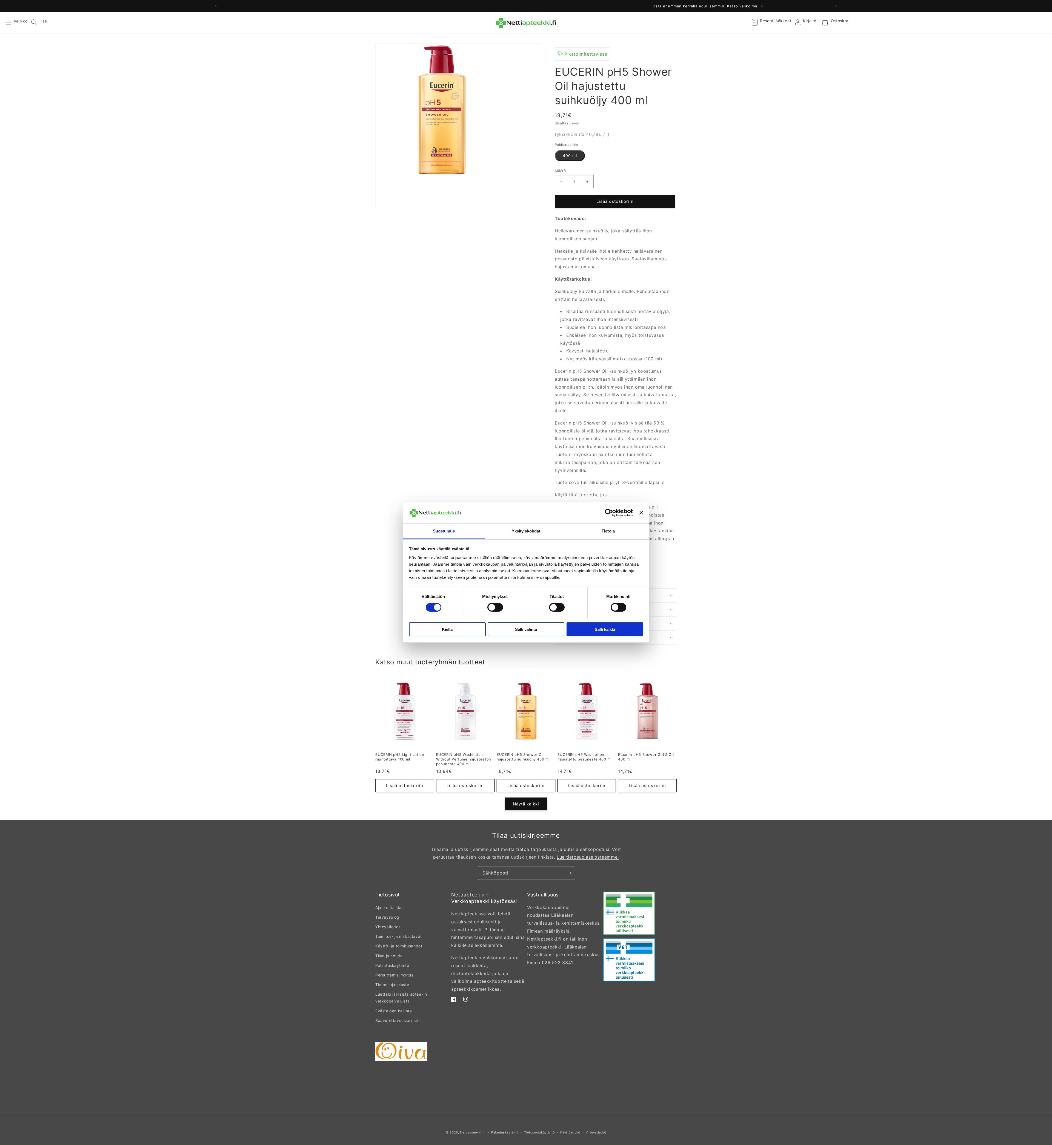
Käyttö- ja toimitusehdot (398, 946)
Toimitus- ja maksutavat (398, 936)
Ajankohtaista (388, 907)
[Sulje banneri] (641, 513)
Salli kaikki (605, 629)
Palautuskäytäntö (392, 965)
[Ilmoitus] (836, 6)
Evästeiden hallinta (393, 1011)
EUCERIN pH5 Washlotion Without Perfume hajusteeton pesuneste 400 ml (463, 759)
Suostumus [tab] (444, 531)
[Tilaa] (569, 873)
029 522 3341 (557, 962)
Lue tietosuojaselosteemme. (588, 857)
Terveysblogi (387, 917)
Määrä (560, 171)
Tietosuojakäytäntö (539, 1132)
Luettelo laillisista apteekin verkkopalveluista (401, 997)
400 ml (570, 155)
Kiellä (447, 629)
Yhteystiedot (387, 926)
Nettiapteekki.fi (472, 1132)
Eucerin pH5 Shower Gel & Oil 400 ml (646, 756)
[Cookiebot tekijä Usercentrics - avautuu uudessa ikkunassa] (609, 513)
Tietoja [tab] (608, 531)
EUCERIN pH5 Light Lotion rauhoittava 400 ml (399, 756)
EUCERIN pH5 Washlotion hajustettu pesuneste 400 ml (584, 756)
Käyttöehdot (570, 1132)
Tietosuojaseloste (392, 984)
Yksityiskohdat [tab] (526, 531)
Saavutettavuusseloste (397, 1020)
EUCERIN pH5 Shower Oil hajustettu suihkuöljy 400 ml (523, 756)
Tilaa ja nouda (388, 955)
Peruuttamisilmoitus (394, 975)
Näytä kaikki (526, 804)
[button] (11, 23)
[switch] (495, 607)
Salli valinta (526, 629)
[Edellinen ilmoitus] (216, 6)
